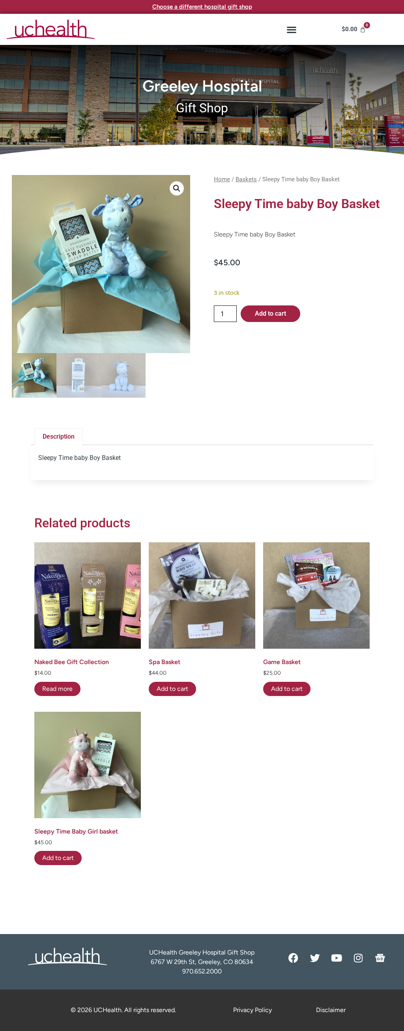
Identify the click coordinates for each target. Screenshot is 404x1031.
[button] (291, 29)
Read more (57, 688)
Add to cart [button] (172, 688)
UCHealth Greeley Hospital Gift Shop (201, 952)
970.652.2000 (202, 971)
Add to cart (270, 313)
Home (222, 179)
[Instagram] (358, 958)
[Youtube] (336, 958)
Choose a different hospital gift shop (202, 6)
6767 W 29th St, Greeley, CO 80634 (202, 962)
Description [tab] (59, 436)
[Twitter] (315, 958)
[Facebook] (293, 958)
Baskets (246, 179)
